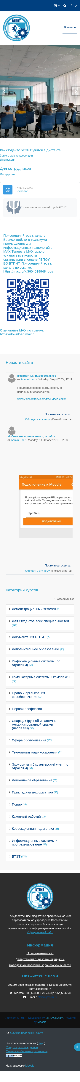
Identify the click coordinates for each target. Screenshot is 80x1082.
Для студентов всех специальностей (40, 621)
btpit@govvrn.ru (47, 997)
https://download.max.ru (18, 334)
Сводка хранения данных (22, 1047)
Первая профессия (27, 709)
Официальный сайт (40, 932)
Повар (17, 804)
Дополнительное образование (35, 649)
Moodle (41, 1021)
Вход (74, 5)
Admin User (28, 379)
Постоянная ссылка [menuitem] (57, 414)
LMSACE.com (54, 1017)
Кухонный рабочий (26, 816)
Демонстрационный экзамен (34, 609)
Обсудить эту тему (38, 419)
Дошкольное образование (32, 780)
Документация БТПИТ (29, 637)
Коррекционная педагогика (33, 828)
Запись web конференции (16, 155)
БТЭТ (16, 856)
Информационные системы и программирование (34, 842)
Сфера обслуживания (29, 740)
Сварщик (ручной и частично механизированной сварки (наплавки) (34, 724)
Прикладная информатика (32, 792)
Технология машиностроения (34, 752)
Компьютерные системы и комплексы (41, 677)
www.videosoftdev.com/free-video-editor (41, 398)
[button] (57, 5)
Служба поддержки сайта (26, 1032)
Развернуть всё (65, 598)
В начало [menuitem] (70, 27)
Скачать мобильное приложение (26, 1051)
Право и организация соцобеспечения (28, 695)
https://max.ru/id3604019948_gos (28, 271)
